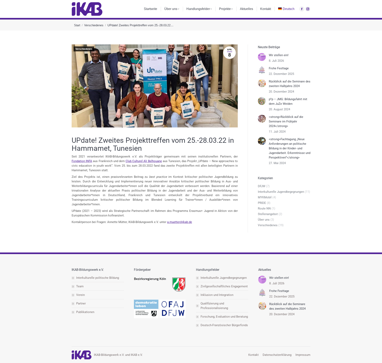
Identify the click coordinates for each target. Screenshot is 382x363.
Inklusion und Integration (217, 295)
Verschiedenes (83, 49)
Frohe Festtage (279, 68)
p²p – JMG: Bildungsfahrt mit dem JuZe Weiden (288, 101)
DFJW (261, 186)
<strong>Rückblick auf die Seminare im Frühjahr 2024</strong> (286, 121)
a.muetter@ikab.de (179, 222)
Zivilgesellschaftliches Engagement (224, 286)
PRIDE (262, 203)
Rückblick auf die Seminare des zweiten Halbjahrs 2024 (289, 84)
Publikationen (85, 312)
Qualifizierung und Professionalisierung (214, 306)
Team (80, 286)
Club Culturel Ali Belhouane (144, 161)
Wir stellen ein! (278, 55)
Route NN (264, 208)
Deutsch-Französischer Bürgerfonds (224, 325)
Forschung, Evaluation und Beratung (224, 316)
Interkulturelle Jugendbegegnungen (281, 192)
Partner (81, 303)
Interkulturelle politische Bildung (97, 278)
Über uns (264, 219)
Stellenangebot (268, 214)
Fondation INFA (82, 161)
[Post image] (262, 57)
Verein (80, 295)
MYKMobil (265, 197)
